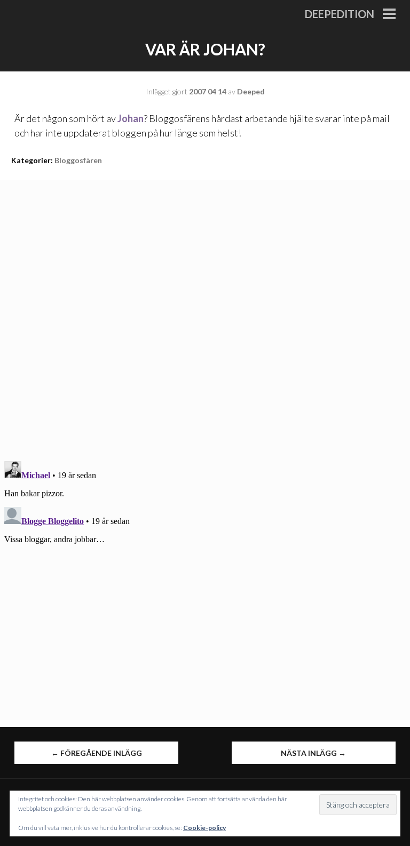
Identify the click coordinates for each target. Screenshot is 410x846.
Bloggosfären (78, 160)
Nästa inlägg (313, 753)
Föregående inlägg (96, 753)
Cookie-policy (204, 828)
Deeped (251, 91)
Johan (130, 118)
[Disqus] (205, 313)
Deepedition (339, 13)
